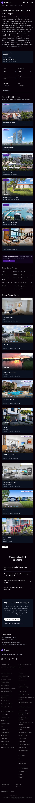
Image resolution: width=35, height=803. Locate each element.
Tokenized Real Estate (24, 744)
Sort (19, 83)
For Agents (21, 667)
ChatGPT (21, 777)
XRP (2, 726)
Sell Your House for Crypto (25, 732)
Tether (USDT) (4, 720)
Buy (7, 5)
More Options (4, 744)
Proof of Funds (5, 682)
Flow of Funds (4, 676)
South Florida (19, 786)
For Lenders (22, 684)
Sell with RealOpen (23, 750)
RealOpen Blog (22, 747)
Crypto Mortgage (23, 710)
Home (3, 5)
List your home (9, 261)
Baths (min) (6, 76)
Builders (21, 673)
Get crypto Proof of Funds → (10, 640)
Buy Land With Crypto (7, 703)
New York (18, 784)
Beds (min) (21, 68)
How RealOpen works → (9, 637)
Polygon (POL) (5, 741)
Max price (5, 83)
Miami (2, 786)
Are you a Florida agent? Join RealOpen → (14, 644)
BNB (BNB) (4, 738)
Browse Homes (13, 5)
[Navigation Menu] (32, 2)
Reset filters (6, 90)
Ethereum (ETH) (5, 717)
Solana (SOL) (4, 729)
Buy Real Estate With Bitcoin (8, 688)
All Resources (22, 738)
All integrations (22, 771)
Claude (20, 774)
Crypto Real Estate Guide (25, 694)
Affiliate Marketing (23, 687)
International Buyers (6, 706)
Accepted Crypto (5, 700)
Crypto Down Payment (7, 679)
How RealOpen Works (6, 670)
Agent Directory (23, 735)
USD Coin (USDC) (5, 723)
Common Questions (6, 673)
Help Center (22, 741)
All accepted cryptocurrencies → (11, 642)
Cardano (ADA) (5, 732)
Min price (20, 76)
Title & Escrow (22, 670)
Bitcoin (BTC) (4, 714)
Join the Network (23, 681)
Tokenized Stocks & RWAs (7, 747)
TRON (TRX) (4, 735)
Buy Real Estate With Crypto (8, 667)
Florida (20, 5)
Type (4, 68)
